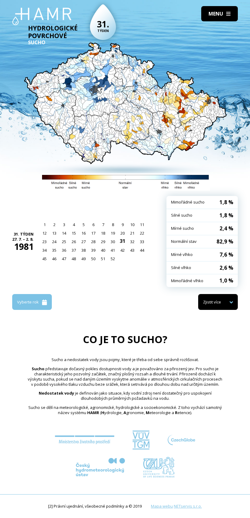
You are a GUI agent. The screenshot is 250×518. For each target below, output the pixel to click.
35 (54, 250)
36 (64, 250)
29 (103, 241)
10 (132, 224)
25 (64, 241)
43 (132, 250)
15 (74, 233)
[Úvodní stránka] (42, 16)
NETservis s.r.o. (188, 506)
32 (132, 241)
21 (132, 233)
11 (142, 224)
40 (103, 250)
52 (113, 258)
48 (74, 258)
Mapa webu (162, 506)
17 (93, 233)
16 (83, 233)
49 (83, 258)
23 (44, 241)
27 (83, 241)
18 (103, 233)
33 (142, 241)
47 (64, 258)
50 (93, 258)
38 (83, 250)
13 (54, 233)
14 (64, 233)
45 (44, 258)
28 (93, 241)
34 (44, 250)
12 (44, 233)
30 (113, 241)
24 (54, 241)
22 (142, 233)
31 (122, 241)
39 (93, 250)
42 (122, 250)
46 (54, 258)
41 (113, 250)
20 (122, 233)
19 (113, 233)
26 (74, 241)
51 (103, 258)
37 (74, 250)
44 (142, 250)
